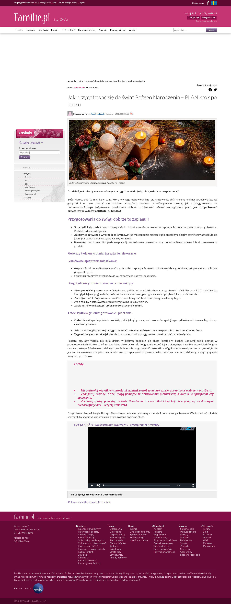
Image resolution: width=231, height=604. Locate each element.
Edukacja (82, 554)
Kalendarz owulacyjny (89, 528)
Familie (19, 30)
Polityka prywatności (164, 551)
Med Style (27, 198)
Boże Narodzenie (112, 494)
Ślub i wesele (116, 540)
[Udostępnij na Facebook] (210, 90)
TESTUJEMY (68, 30)
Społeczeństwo (138, 534)
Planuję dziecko (117, 30)
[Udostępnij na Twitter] (215, 90)
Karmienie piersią (86, 30)
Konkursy (30, 30)
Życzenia (207, 543)
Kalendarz (83, 557)
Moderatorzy (160, 537)
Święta (183, 543)
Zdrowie (103, 30)
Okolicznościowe (139, 540)
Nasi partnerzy (161, 546)
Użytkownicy (116, 554)
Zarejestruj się (208, 17)
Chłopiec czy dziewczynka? (92, 543)
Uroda (28, 177)
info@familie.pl (21, 541)
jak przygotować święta (88, 494)
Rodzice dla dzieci (87, 560)
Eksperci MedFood (190, 554)
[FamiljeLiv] (214, 3)
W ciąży (132, 30)
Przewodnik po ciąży (88, 531)
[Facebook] (208, 3)
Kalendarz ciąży (86, 534)
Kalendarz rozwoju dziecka (92, 548)
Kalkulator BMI (86, 551)
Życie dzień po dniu (140, 531)
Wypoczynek (30, 194)
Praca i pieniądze (32, 190)
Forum (206, 528)
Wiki (205, 540)
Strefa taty (115, 551)
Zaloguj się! (193, 17)
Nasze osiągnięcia (163, 548)
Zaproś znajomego (163, 543)
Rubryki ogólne (117, 537)
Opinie (133, 528)
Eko (26, 184)
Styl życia (43, 30)
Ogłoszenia (116, 528)
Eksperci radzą (117, 534)
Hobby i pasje (137, 537)
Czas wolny (186, 551)
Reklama (158, 531)
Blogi (205, 531)
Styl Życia (185, 548)
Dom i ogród (30, 187)
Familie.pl (79, 87)
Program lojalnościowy (165, 540)
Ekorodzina (115, 531)
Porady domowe (118, 557)
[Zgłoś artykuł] (131, 114)
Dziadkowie (116, 548)
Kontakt (158, 528)
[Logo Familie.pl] (32, 18)
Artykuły (26, 167)
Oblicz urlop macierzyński (91, 540)
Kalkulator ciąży (86, 537)
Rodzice (55, 30)
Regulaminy (160, 534)
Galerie (207, 537)
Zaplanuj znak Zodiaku (89, 563)
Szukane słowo (27, 148)
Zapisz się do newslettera (206, 21)
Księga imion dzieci (88, 546)
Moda (27, 180)
